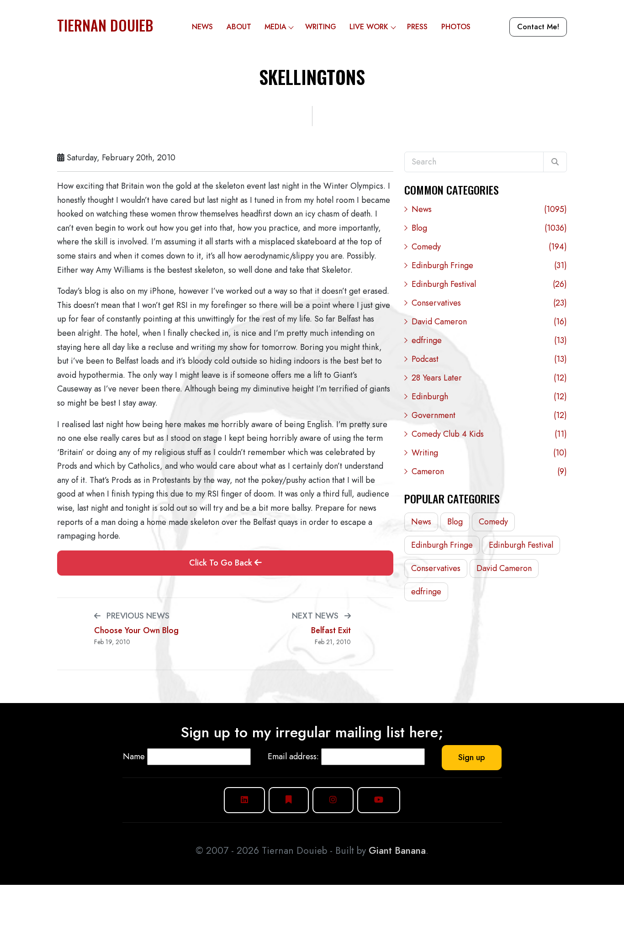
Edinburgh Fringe (489, 265)
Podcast (489, 359)
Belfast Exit (331, 630)
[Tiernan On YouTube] (378, 800)
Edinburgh (489, 396)
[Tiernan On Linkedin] (244, 800)
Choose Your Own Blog (136, 630)
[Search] (555, 162)
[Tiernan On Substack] (289, 800)
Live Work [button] (368, 26)
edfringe (489, 340)
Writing (320, 26)
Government (489, 415)
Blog (489, 228)
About (239, 26)
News (202, 26)
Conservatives (489, 303)
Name (134, 756)
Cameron (489, 471)
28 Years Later (489, 378)
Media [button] (275, 26)
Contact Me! (538, 26)
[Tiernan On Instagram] (333, 800)
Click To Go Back (221, 563)
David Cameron (489, 322)
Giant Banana (397, 850)
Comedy (489, 247)
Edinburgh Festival (489, 284)
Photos (456, 26)
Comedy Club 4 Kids (489, 434)
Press (417, 26)
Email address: (293, 756)
